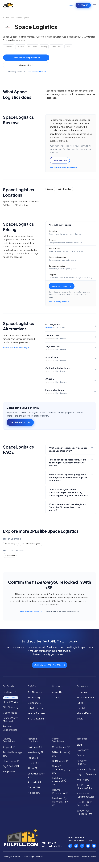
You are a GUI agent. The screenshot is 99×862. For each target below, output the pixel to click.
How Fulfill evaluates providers (61, 611)
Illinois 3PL (33, 768)
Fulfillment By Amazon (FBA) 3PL (59, 781)
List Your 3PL (34, 702)
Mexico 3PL (34, 792)
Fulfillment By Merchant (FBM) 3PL (60, 801)
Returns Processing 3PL (60, 791)
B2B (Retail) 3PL (60, 760)
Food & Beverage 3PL (12, 754)
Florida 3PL (34, 762)
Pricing (44, 47)
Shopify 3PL (9, 771)
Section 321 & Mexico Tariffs (84, 812)
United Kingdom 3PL (36, 775)
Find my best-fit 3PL (30, 611)
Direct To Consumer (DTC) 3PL (61, 769)
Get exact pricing (60, 286)
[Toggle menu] (94, 5)
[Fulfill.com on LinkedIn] (70, 846)
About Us (57, 692)
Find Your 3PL (83, 5)
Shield (80, 718)
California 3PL (35, 747)
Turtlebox (82, 692)
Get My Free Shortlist (20, 422)
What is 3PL (83, 779)
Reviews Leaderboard (10, 728)
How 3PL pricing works (58, 302)
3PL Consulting (36, 718)
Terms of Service (89, 856)
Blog (79, 744)
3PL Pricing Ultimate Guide (85, 786)
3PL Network (35, 692)
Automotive (10, 555)
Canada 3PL (34, 787)
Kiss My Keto (84, 713)
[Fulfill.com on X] (76, 846)
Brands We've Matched (10, 719)
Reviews (20, 47)
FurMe (80, 702)
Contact (56, 697)
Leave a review (59, 160)
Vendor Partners (36, 713)
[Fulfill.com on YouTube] (94, 846)
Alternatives (56, 47)
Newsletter (83, 749)
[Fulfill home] (8, 5)
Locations (32, 47)
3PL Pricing (34, 697)
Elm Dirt (81, 707)
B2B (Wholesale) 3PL (61, 754)
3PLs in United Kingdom (31, 544)
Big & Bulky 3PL (11, 766)
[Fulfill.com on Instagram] (88, 846)
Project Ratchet (85, 697)
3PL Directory (10, 707)
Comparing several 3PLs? (26, 71)
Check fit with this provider (25, 57)
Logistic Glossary (86, 774)
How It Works (10, 702)
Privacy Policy (73, 856)
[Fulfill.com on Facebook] (82, 846)
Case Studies (10, 712)
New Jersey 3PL (36, 752)
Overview (8, 47)
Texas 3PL (33, 757)
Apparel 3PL (9, 747)
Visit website (25, 65)
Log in (71, 5)
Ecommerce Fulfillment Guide (85, 795)
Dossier (81, 755)
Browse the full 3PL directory (15, 347)
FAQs (68, 47)
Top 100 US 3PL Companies (85, 803)
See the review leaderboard (62, 167)
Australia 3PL (35, 782)
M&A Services (35, 707)
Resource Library (86, 769)
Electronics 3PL (11, 760)
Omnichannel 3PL (61, 747)
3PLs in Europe (11, 544)
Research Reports (82, 762)
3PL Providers (8, 18)
